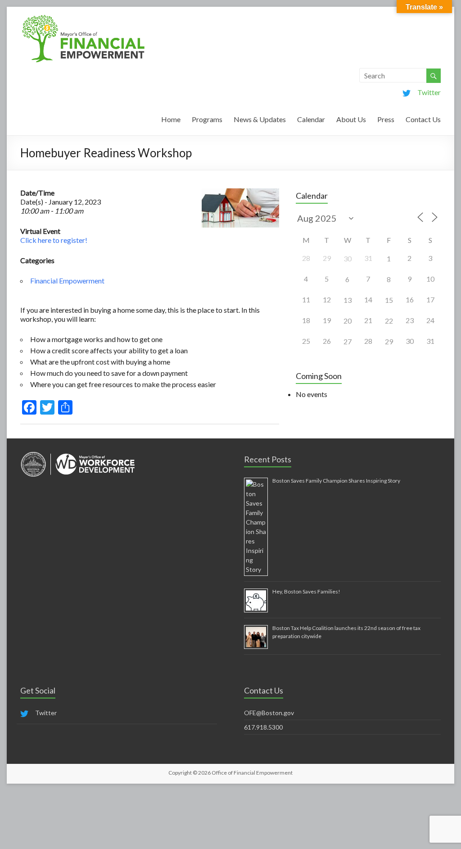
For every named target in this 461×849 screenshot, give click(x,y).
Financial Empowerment (67, 280)
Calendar (311, 119)
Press (385, 119)
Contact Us (423, 119)
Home (171, 119)
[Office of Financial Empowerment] (83, 18)
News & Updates (260, 119)
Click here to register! (53, 240)
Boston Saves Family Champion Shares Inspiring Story (336, 480)
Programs (207, 119)
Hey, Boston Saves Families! (306, 591)
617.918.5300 (263, 727)
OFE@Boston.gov (269, 713)
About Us (351, 119)
